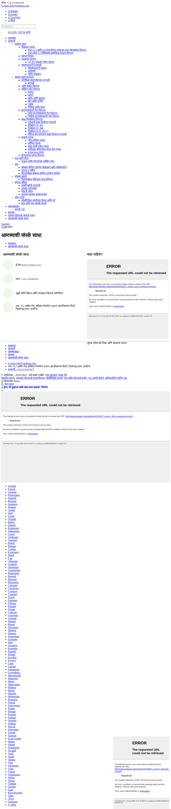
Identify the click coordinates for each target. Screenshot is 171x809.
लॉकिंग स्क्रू (34, 143)
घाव (16, 164)
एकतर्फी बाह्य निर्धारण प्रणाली (42, 122)
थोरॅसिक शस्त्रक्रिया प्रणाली (35, 80)
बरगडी (31, 83)
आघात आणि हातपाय (24, 77)
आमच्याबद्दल (13, 206)
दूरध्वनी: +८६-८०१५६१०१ (21, 369)
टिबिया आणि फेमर (36, 107)
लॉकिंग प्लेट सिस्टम (30, 89)
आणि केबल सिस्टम (30, 86)
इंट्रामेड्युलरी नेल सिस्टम (33, 110)
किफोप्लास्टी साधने (37, 68)
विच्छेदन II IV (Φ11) (38, 131)
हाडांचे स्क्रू (27, 137)
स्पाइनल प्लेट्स (28, 59)
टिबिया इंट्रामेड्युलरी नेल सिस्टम (43, 116)
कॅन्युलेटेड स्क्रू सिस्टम (32, 155)
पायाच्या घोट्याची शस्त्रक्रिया (30, 378)
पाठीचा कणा (20, 44)
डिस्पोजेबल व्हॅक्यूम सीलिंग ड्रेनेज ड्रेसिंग (40, 173)
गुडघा (30, 104)
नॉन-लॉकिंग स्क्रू (36, 140)
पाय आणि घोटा (22, 158)
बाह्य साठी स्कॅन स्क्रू (38, 146)
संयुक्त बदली (21, 176)
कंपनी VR (20, 209)
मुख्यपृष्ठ (12, 38)
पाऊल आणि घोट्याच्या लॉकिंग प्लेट (37, 161)
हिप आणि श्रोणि (35, 101)
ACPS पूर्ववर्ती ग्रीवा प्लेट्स (41, 62)
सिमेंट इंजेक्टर (34, 74)
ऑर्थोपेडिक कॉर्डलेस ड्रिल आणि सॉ (38, 200)
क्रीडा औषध (21, 182)
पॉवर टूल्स (19, 197)
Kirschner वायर (36, 152)
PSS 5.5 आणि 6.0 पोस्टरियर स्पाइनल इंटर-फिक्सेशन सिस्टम (57, 50)
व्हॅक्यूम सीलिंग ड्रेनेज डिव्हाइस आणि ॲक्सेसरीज (44, 167)
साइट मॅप (62, 375)
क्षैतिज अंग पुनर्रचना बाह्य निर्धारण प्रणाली (47, 134)
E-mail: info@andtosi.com (15, 5)
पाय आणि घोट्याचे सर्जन (75, 378)
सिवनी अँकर (27, 191)
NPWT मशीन (28, 170)
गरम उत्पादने (51, 375)
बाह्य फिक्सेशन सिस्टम (31, 119)
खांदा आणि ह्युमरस (36, 98)
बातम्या (11, 212)
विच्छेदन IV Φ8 (35, 128)
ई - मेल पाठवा (7, 384)
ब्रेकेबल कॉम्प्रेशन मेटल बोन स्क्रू (44, 149)
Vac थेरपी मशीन (96, 378)
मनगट (31, 92)
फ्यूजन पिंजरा (27, 56)
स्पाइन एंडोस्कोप (29, 188)
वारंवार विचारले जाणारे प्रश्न (21, 215)
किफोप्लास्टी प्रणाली (31, 65)
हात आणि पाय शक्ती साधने (33, 203)
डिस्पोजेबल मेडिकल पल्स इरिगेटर (37, 179)
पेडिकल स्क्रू (28, 47)
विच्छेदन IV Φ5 (35, 125)
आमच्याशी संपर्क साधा (18, 218)
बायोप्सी (31, 71)
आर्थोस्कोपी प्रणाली (30, 185)
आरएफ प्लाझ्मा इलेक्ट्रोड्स (34, 194)
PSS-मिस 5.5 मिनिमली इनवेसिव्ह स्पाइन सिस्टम (50, 53)
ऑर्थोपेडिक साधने (54, 378)
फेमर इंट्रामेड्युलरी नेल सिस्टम (42, 113)
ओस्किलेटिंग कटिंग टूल (116, 378)
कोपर (30, 95)
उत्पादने (11, 41)
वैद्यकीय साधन (8, 378)
